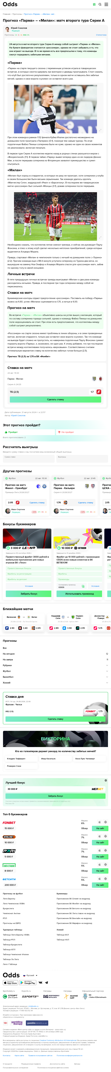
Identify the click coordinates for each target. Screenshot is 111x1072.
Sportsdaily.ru (10, 996)
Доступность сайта (57, 1064)
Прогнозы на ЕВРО (12, 923)
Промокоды (63, 579)
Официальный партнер (94, 996)
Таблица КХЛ (63, 935)
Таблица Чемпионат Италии (16, 954)
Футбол (7, 671)
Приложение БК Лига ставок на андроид (76, 913)
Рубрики (7, 665)
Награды (51, 996)
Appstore (10, 982)
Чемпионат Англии (11, 913)
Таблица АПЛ (9, 949)
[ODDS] (10, 4)
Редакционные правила (31, 1064)
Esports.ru (30, 996)
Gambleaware (37, 1023)
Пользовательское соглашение (15, 1068)
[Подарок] (94, 4)
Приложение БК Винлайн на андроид (74, 918)
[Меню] (106, 4)
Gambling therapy (17, 1023)
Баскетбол (8, 677)
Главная (6, 14)
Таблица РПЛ (9, 939)
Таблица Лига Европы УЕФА (16, 935)
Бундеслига (8, 908)
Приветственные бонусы (19, 568)
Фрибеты (62, 574)
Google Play (27, 982)
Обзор (84, 828)
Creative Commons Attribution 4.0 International (58, 1040)
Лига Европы (9, 898)
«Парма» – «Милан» (32, 315)
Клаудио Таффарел (16, 758)
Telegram (46, 982)
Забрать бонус (29, 593)
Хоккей (6, 682)
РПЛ (5, 918)
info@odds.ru (33, 1006)
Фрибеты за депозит (17, 579)
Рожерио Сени (14, 766)
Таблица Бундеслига (12, 944)
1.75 (101, 711)
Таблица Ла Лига (11, 959)
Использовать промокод (79, 593)
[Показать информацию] (106, 780)
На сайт (100, 828)
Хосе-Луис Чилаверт (85, 758)
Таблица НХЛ (63, 939)
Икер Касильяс (48, 758)
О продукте (7, 1064)
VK (40, 982)
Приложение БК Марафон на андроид (74, 923)
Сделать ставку (55, 719)
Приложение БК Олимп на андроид (73, 898)
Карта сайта (19, 1056)
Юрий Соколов (18, 415)
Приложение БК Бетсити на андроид (74, 908)
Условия (29, 586)
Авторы (77, 1064)
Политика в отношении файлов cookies (53, 1068)
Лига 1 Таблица (10, 964)
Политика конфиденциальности (69, 1056)
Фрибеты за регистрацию (20, 574)
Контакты (6, 1056)
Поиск (100, 4)
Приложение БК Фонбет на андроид (74, 903)
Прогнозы (17, 14)
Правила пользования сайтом (40, 1056)
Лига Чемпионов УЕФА (14, 903)
